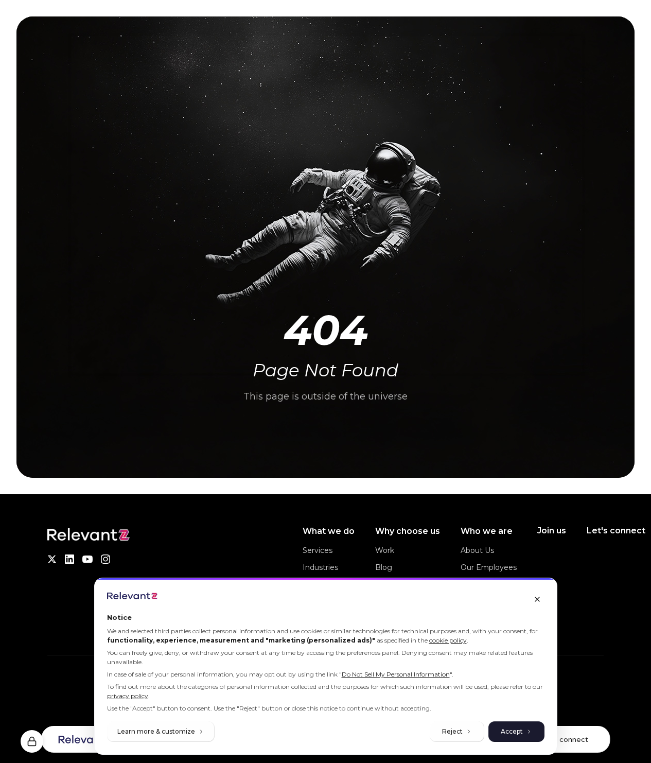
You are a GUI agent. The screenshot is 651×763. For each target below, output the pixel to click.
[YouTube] (87, 559)
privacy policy (127, 696)
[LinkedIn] (69, 559)
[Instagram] (105, 559)
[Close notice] (537, 599)
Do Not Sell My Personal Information (396, 674)
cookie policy (448, 640)
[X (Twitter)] (52, 559)
